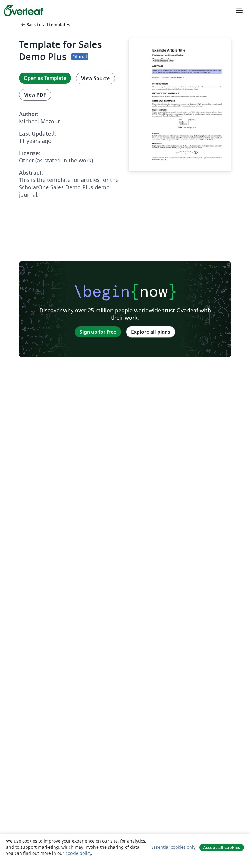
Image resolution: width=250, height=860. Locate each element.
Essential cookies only (173, 847)
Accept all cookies (221, 847)
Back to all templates (45, 24)
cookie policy (78, 853)
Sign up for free (98, 332)
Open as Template (45, 78)
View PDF (35, 94)
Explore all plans (150, 332)
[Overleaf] (23, 10)
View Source (95, 78)
